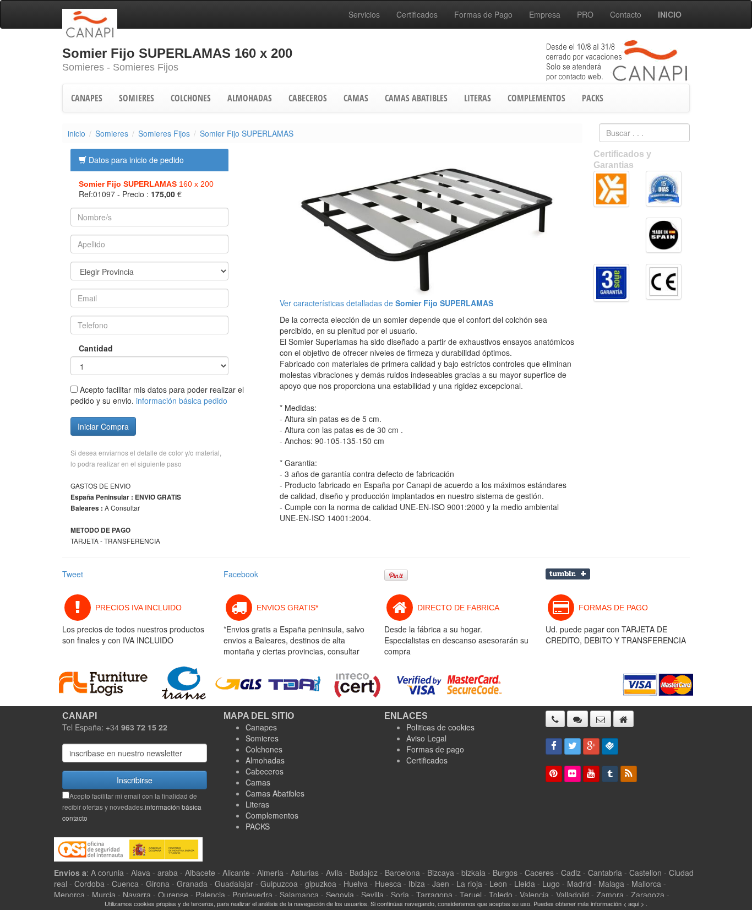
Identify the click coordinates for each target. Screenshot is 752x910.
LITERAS (477, 98)
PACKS (592, 98)
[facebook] (554, 746)
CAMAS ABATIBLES (416, 98)
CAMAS (356, 98)
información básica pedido (181, 400)
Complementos (272, 815)
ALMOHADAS (249, 98)
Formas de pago (435, 749)
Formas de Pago (483, 14)
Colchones (264, 749)
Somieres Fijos (164, 133)
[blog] (628, 774)
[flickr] (572, 774)
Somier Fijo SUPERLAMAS (246, 133)
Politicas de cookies (440, 727)
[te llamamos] (555, 719)
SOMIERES (136, 98)
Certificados (417, 14)
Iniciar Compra (103, 426)
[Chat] (577, 719)
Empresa (544, 14)
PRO (585, 14)
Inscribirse (134, 780)
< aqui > (633, 903)
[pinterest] (554, 774)
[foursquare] (610, 746)
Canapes (261, 727)
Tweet (72, 573)
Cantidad (88, 348)
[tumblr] (610, 774)
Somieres (111, 133)
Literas (257, 804)
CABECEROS (307, 98)
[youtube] (591, 774)
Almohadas (265, 760)
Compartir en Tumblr (568, 573)
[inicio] (623, 719)
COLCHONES (191, 98)
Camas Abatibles (275, 793)
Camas (258, 782)
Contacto (625, 14)
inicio (76, 133)
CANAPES (86, 98)
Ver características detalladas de (386, 302)
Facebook (241, 573)
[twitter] (572, 746)
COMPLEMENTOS (536, 98)
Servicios (364, 14)
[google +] (591, 746)
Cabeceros (265, 771)
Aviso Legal (426, 738)
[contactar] (600, 719)
